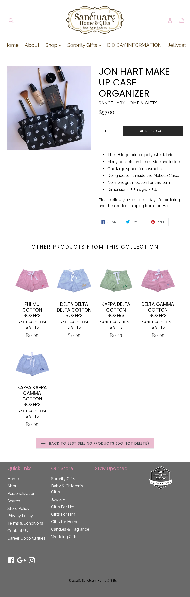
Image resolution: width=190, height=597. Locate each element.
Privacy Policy (20, 515)
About (32, 45)
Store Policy (18, 508)
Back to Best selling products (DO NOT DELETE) (98, 443)
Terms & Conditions (25, 523)
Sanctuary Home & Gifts (99, 580)
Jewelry (58, 499)
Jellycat (177, 45)
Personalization (21, 493)
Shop (55, 45)
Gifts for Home (64, 521)
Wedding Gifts (64, 536)
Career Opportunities (26, 538)
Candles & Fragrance (70, 529)
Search (13, 501)
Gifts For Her (62, 507)
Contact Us (17, 530)
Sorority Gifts (85, 45)
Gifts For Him (63, 514)
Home (11, 45)
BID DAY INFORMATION (134, 45)
